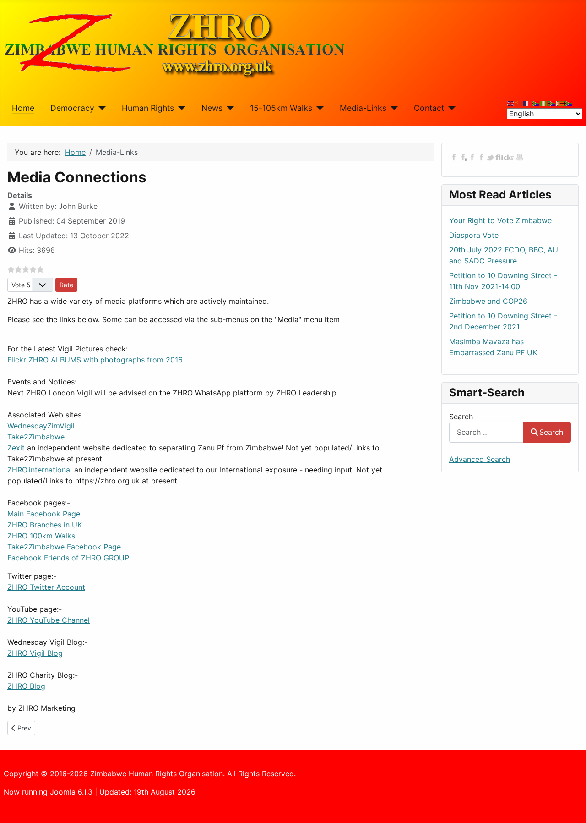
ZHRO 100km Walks (41, 535)
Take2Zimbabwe (36, 436)
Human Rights (148, 108)
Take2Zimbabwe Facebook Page (64, 546)
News (211, 108)
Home (23, 108)
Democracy (72, 108)
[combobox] (486, 432)
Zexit (16, 447)
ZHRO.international (39, 469)
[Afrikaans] (536, 102)
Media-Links (363, 108)
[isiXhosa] (568, 102)
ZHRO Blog (26, 686)
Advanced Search (479, 459)
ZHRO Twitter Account (46, 587)
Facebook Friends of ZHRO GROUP (68, 557)
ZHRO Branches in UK (44, 524)
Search (461, 416)
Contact (429, 108)
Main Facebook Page (43, 513)
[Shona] (560, 102)
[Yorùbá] (544, 102)
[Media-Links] (392, 108)
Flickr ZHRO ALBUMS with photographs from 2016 (95, 359)
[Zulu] (552, 102)
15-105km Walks (281, 108)
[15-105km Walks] (318, 108)
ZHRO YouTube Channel (48, 620)
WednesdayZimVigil (41, 425)
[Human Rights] (179, 108)
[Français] (527, 102)
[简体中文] (519, 102)
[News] (228, 108)
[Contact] (450, 108)
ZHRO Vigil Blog (35, 653)
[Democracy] (100, 108)
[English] (511, 102)
